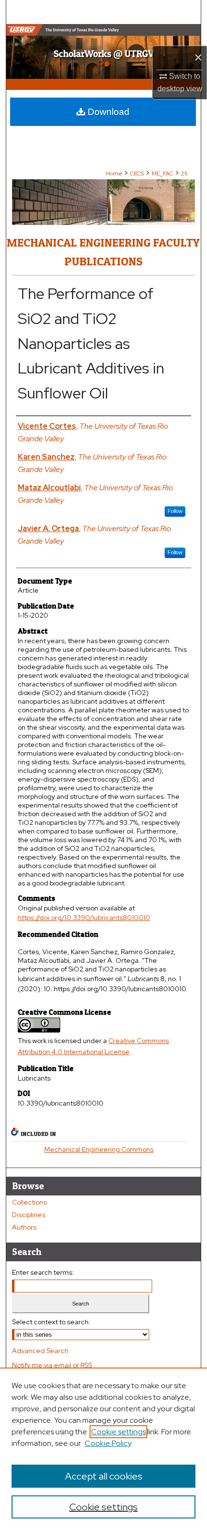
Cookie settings (118, 1432)
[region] (103, 1449)
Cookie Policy (108, 1443)
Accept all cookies (103, 1476)
